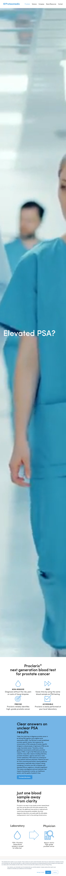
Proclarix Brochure (24, 777)
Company (41, 4)
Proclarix (27, 4)
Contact (60, 4)
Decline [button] (55, 872)
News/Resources (51, 4)
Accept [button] (48, 872)
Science (34, 4)
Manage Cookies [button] (40, 872)
